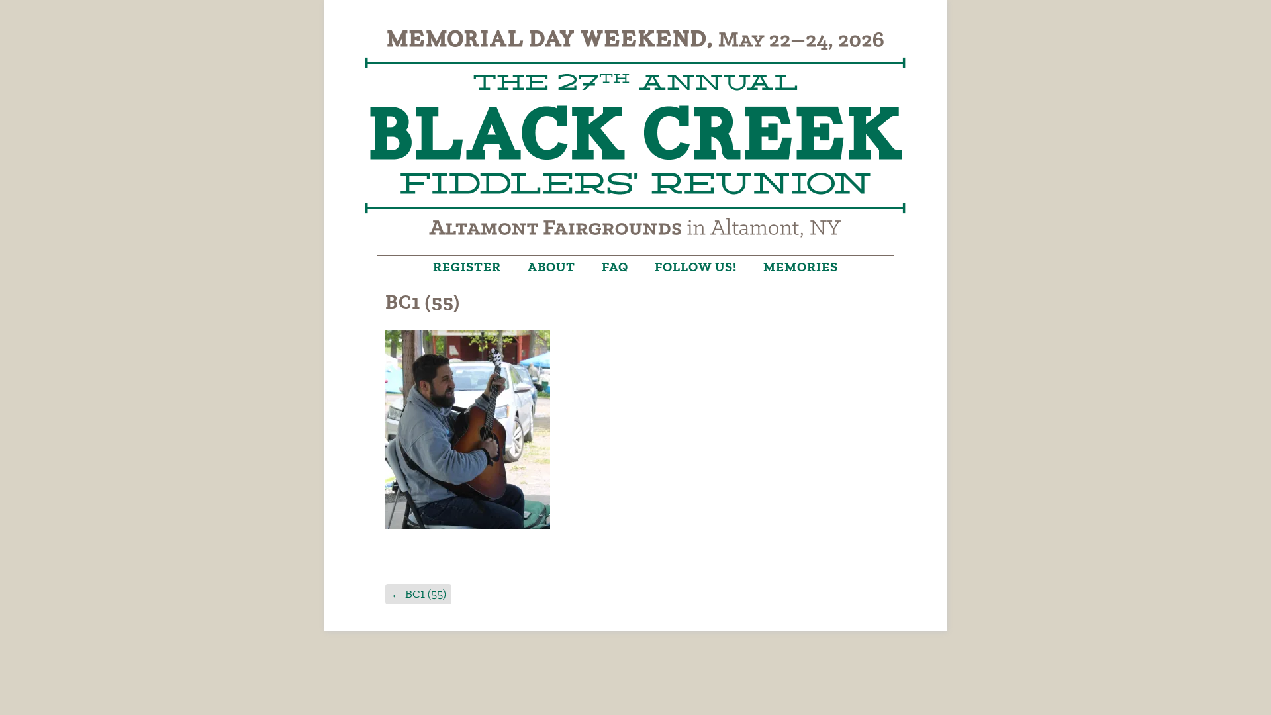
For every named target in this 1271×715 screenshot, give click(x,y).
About (551, 267)
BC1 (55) (418, 594)
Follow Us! (696, 267)
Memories (800, 267)
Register (467, 267)
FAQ (615, 267)
